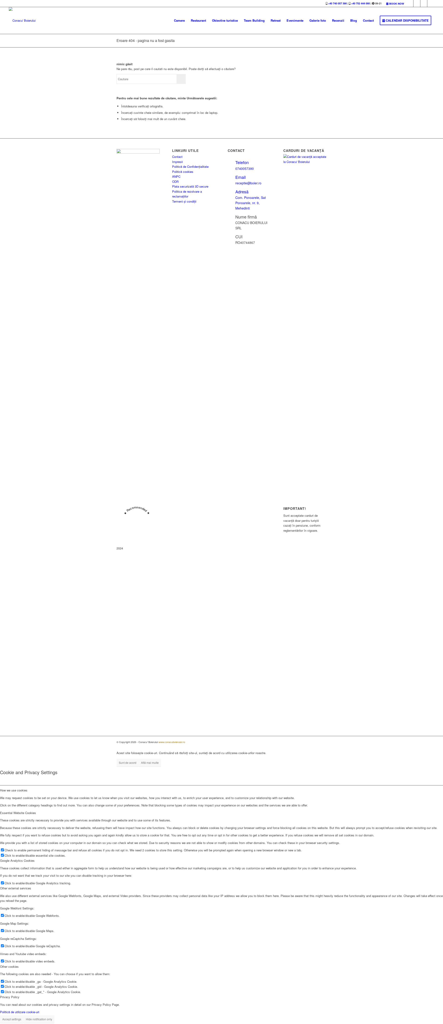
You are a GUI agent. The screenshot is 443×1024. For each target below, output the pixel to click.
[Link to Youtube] (423, 3)
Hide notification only (39, 1019)
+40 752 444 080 (360, 3)
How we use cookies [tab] (13, 790)
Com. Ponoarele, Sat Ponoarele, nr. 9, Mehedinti (250, 202)
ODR (175, 181)
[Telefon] (231, 162)
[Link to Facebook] (410, 3)
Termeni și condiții (184, 201)
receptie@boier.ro (248, 183)
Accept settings (11, 1019)
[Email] (231, 177)
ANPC (176, 176)
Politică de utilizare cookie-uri (19, 1012)
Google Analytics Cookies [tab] (17, 860)
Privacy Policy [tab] (9, 997)
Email (240, 177)
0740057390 (244, 168)
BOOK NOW (396, 3)
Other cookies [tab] (9, 966)
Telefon (242, 162)
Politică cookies (182, 171)
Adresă (241, 192)
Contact (177, 156)
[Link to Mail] (430, 3)
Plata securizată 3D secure (190, 186)
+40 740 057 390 (337, 3)
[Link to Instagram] (416, 3)
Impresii (177, 161)
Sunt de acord (127, 762)
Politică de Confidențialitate (190, 166)
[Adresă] (231, 192)
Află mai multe (150, 762)
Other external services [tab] (15, 888)
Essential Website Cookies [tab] (18, 813)
